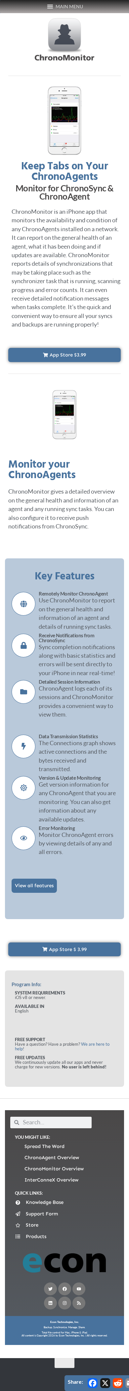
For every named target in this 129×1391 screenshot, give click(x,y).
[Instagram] (64, 1303)
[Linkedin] (50, 1303)
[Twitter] (50, 1288)
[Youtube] (78, 1288)
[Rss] (78, 1303)
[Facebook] (64, 1288)
